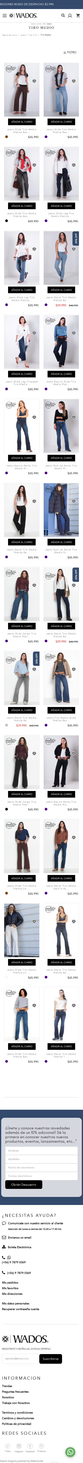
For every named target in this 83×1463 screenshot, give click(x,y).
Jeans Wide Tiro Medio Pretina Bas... (21, 131)
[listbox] (7, 136)
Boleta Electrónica (19, 1247)
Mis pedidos (10, 1282)
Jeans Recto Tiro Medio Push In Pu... (61, 887)
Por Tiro (33, 35)
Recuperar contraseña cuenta (20, 1309)
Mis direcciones (12, 1294)
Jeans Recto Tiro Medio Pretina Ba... (61, 299)
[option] (6, 136)
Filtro (71, 52)
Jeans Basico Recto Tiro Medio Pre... (61, 803)
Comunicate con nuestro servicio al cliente (35, 1223)
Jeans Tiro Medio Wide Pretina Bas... (61, 719)
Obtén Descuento (23, 1184)
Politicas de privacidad (16, 1424)
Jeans (23, 35)
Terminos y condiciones (17, 1412)
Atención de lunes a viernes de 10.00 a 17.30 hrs (34, 1229)
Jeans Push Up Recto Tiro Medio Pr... (61, 467)
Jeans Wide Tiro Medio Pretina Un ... (21, 887)
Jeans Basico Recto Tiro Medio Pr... (21, 467)
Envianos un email (19, 1237)
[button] (34, 81)
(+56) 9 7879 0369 (14, 1262)
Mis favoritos (10, 1288)
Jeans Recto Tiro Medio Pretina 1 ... (61, 1055)
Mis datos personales (15, 1303)
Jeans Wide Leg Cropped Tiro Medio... (22, 383)
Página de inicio (10, 35)
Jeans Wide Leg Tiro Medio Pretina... (61, 215)
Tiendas (7, 1386)
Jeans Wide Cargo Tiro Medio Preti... (21, 635)
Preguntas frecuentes (15, 1391)
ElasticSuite (37, 1461)
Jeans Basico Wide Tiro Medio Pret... (61, 383)
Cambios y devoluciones (18, 1418)
